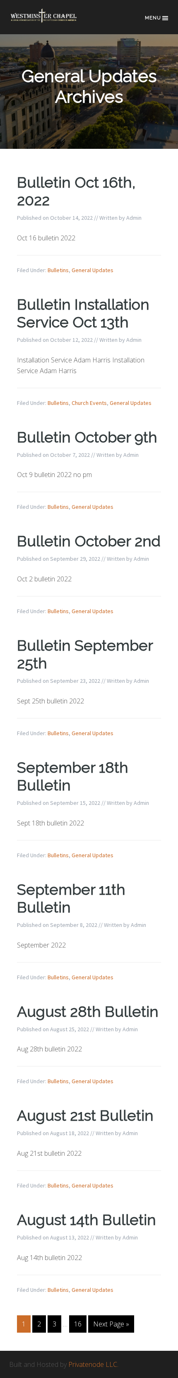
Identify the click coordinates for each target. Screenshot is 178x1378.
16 (78, 1324)
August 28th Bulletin (88, 1011)
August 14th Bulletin (86, 1219)
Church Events (89, 403)
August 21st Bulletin (85, 1115)
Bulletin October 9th (87, 437)
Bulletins (58, 270)
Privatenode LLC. (93, 1364)
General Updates (92, 270)
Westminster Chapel (50, 21)
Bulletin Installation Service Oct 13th (83, 313)
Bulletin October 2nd (89, 541)
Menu (153, 18)
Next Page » (111, 1324)
